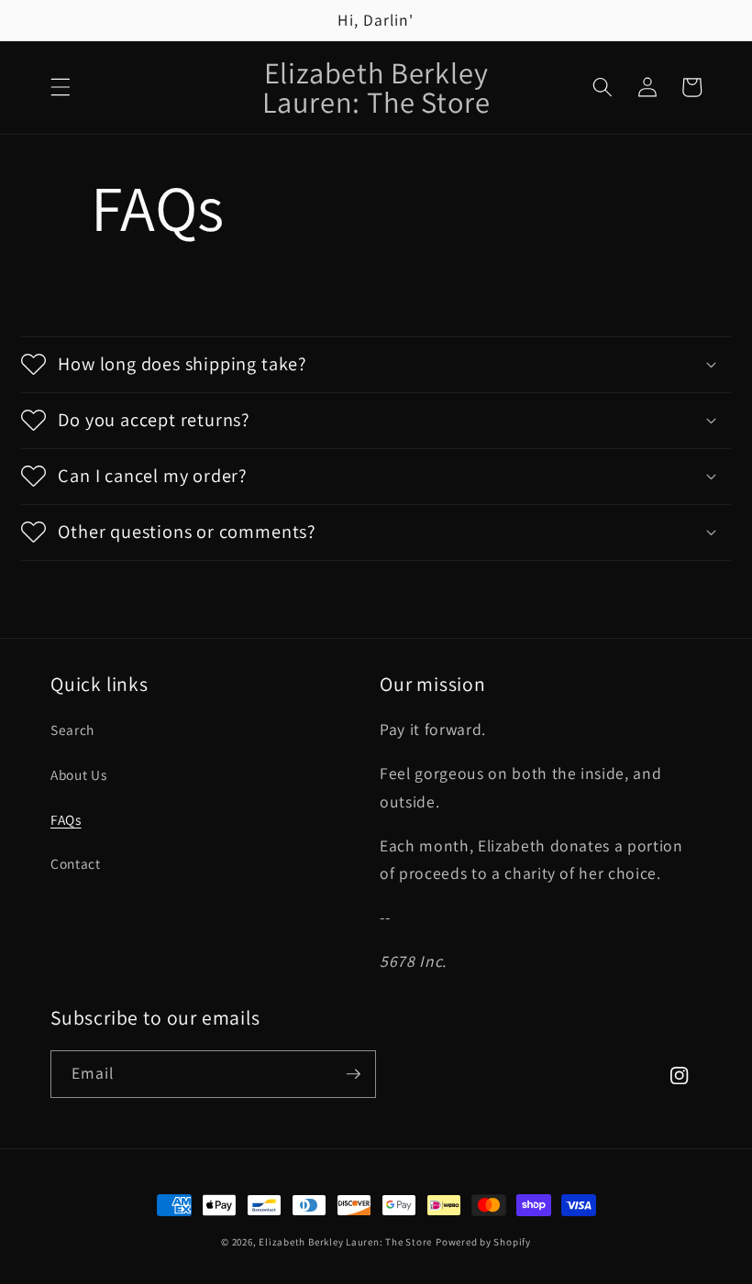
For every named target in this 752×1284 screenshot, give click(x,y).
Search (72, 729)
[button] (61, 87)
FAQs (66, 819)
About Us (78, 774)
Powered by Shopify (483, 1241)
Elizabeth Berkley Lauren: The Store (345, 1241)
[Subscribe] (353, 1074)
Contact (75, 863)
